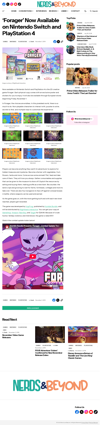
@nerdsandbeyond (82, 119)
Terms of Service (93, 422)
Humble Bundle (51, 206)
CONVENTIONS (82, 44)
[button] (3, 11)
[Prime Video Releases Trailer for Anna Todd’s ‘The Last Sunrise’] (70, 26)
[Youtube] (16, 4)
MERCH (80, 33)
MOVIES (80, 22)
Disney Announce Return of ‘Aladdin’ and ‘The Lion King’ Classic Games (80, 355)
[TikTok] (19, 4)
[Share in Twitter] (58, 42)
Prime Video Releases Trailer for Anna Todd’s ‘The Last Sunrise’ (86, 28)
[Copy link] (62, 42)
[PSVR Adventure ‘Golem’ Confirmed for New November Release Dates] (50, 334)
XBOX (4, 330)
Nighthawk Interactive (29, 209)
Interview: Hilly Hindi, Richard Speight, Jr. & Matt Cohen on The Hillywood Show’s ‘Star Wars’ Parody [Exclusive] (87, 51)
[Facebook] (4, 4)
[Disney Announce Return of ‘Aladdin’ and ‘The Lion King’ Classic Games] (83, 334)
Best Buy (22, 213)
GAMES (5, 41)
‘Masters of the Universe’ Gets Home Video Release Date (87, 38)
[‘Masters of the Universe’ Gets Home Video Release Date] (70, 37)
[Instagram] (12, 4)
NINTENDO (13, 41)
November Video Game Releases (13, 336)
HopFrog (29, 206)
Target (33, 213)
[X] (8, 4)
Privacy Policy (84, 422)
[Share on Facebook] (55, 42)
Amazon (15, 213)
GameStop (6, 213)
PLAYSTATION (22, 41)
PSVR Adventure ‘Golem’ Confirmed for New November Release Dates (48, 352)
